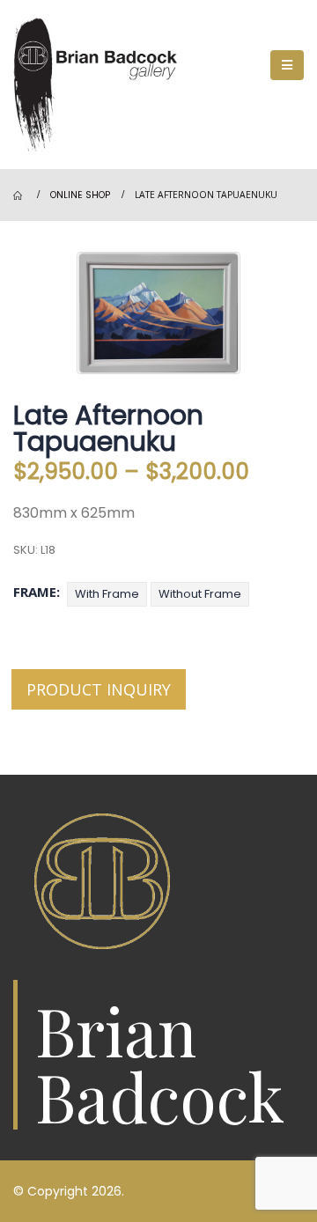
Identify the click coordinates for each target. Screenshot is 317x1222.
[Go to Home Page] (19, 195)
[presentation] (81, 313)
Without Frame (199, 593)
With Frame (107, 593)
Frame (34, 591)
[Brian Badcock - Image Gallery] (101, 84)
